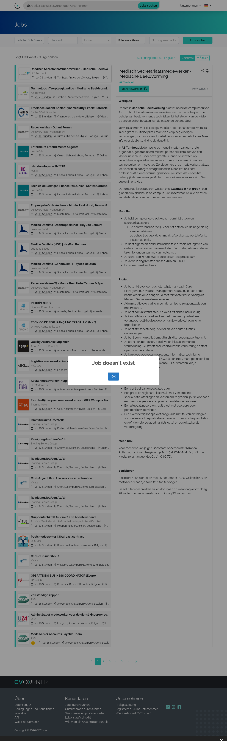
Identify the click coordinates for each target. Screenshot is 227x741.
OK (113, 376)
